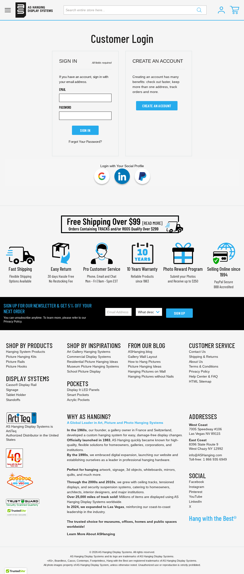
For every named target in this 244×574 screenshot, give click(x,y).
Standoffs (13, 400)
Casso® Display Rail (21, 385)
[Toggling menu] (8, 10)
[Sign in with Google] (102, 176)
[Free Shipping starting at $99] (122, 224)
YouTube (195, 496)
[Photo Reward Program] (183, 253)
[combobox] (135, 10)
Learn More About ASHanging (91, 534)
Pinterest (195, 492)
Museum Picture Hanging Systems (93, 366)
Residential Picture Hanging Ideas (92, 362)
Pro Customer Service (101, 269)
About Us (196, 362)
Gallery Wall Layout (142, 357)
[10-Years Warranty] (142, 253)
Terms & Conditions (203, 366)
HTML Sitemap (200, 381)
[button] (221, 10)
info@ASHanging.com (205, 455)
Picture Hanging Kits (21, 357)
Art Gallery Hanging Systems (88, 352)
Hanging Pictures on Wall (147, 371)
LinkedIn (195, 501)
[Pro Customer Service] (101, 253)
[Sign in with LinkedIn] (122, 176)
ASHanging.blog (140, 352)
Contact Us (197, 352)
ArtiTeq (11, 431)
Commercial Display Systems (89, 357)
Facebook (196, 482)
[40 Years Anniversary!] (14, 458)
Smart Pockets (78, 395)
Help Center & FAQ (203, 376)
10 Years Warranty (142, 269)
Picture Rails (15, 362)
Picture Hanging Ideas (144, 366)
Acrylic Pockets (78, 400)
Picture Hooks (16, 366)
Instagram (196, 487)
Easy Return (61, 269)
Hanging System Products (25, 352)
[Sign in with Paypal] (142, 176)
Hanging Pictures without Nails (151, 376)
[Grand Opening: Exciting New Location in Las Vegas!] (20, 480)
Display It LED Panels (83, 390)
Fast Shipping (20, 269)
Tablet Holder (16, 395)
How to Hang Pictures (144, 362)
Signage (12, 390)
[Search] (199, 10)
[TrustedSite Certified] (16, 512)
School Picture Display (84, 371)
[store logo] (34, 10)
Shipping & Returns (203, 357)
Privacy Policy (12, 321)
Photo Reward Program (183, 269)
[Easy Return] (61, 253)
